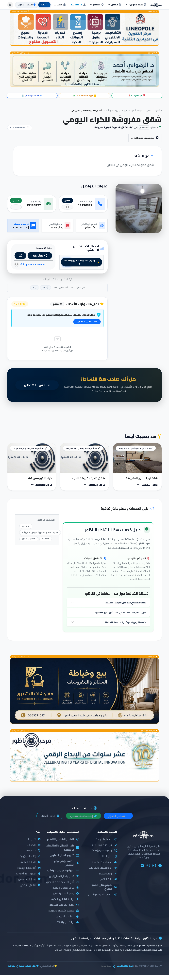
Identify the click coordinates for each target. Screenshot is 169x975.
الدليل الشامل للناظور (60, 839)
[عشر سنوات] (84, 756)
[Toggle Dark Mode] (10, 5)
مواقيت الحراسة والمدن (100, 895)
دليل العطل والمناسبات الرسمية (60, 848)
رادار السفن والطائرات (100, 868)
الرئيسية (158, 110)
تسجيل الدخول (85, 321)
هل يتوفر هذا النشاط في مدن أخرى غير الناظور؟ (120, 612)
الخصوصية (31, 851)
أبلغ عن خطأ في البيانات (55, 279)
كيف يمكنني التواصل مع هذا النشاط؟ (125, 602)
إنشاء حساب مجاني (82, 815)
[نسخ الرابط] (16, 264)
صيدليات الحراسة (104, 839)
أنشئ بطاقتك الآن (35, 385)
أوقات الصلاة (105, 874)
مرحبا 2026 (76, 4)
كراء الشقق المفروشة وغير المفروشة (124, 110)
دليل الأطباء (106, 856)
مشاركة (38, 255)
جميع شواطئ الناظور (63, 894)
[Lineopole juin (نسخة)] (84, 29)
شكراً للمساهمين (27, 879)
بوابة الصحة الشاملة (102, 862)
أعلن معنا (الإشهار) (26, 868)
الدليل (148, 110)
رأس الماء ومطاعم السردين (60, 882)
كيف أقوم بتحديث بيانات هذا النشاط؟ (125, 622)
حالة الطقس (106, 879)
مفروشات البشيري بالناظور (21, 966)
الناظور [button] (96, 4)
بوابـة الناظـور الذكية (62, 899)
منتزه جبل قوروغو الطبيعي (64, 863)
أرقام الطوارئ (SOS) (102, 851)
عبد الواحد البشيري (123, 966)
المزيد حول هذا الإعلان (20, 11)
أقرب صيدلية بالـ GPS (102, 845)
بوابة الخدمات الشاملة (61, 905)
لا (34, 287)
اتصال (67, 200)
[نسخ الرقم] (67, 206)
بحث (43, 5)
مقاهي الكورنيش (65, 916)
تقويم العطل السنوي (62, 855)
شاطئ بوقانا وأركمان (63, 888)
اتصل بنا (58, 4)
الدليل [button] (114, 4)
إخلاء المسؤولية (28, 856)
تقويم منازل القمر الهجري (102, 887)
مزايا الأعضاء (48, 815)
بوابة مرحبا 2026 (65, 922)
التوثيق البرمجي (28, 885)
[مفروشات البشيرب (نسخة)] (84, 691)
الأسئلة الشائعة (28, 862)
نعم (44, 287)
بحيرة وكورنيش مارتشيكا (60, 870)
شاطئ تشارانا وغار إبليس (61, 876)
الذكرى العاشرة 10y (26, 874)
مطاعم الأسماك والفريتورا (61, 911)
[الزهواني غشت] (84, 70)
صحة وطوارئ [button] (136, 4)
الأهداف (31, 845)
